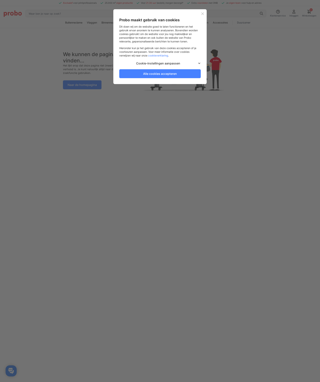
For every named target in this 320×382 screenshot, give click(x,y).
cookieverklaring (158, 55)
